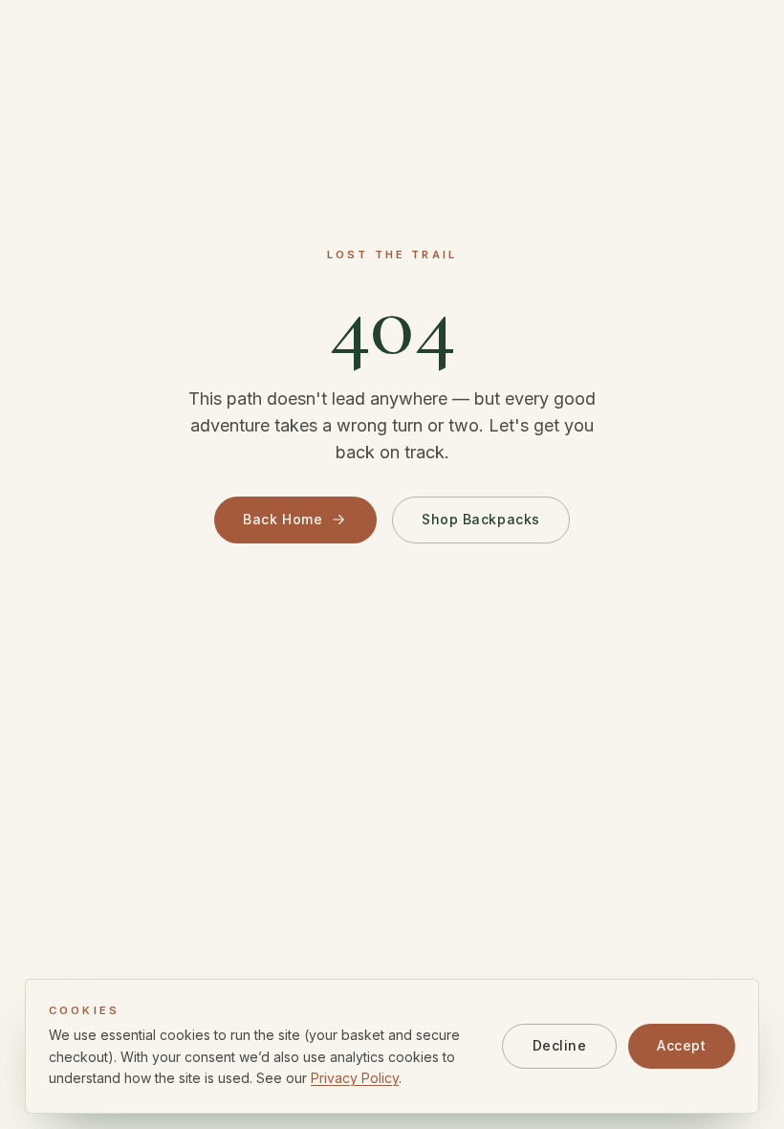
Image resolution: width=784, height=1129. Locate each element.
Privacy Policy (355, 1078)
